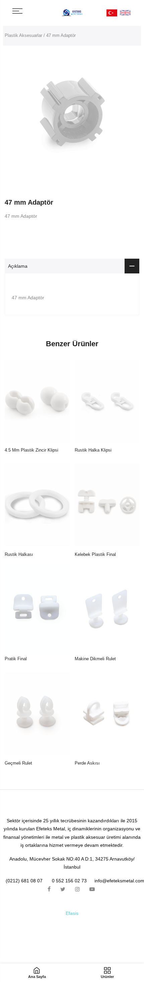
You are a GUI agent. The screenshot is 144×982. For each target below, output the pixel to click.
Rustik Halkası (19, 554)
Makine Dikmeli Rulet (95, 658)
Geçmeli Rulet (18, 763)
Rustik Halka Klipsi (93, 450)
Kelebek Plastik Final (95, 554)
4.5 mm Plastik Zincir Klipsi (31, 450)
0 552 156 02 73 (69, 880)
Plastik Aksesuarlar (23, 35)
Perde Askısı (87, 763)
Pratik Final (16, 658)
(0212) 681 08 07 (24, 880)
